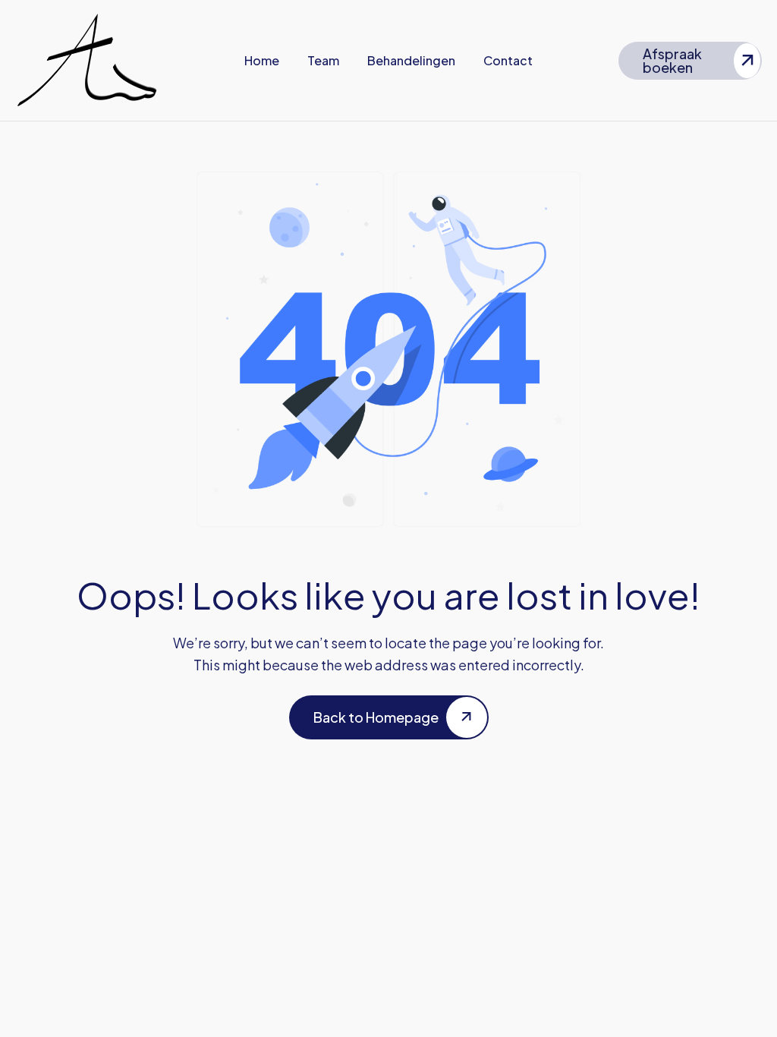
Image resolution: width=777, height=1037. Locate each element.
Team (323, 60)
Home (261, 60)
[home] (87, 60)
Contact (508, 60)
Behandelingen (411, 60)
